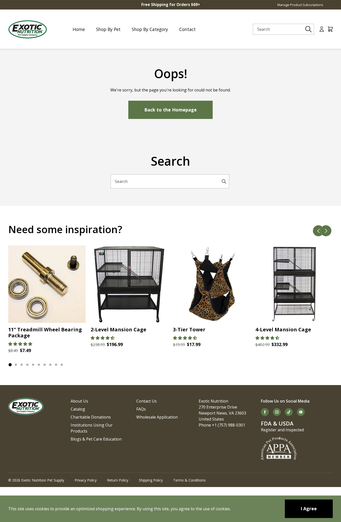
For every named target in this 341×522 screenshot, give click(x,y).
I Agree (309, 509)
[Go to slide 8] (50, 365)
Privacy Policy (86, 480)
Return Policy (117, 480)
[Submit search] (308, 29)
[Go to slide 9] (56, 365)
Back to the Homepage (170, 110)
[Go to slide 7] (44, 365)
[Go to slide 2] (16, 365)
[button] (20, 344)
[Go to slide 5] (33, 365)
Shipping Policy (151, 480)
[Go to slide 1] (10, 365)
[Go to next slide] (326, 230)
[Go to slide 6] (39, 365)
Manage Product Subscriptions (300, 4)
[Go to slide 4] (27, 365)
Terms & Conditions (189, 480)
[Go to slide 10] (62, 365)
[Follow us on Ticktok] (289, 412)
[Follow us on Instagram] (277, 412)
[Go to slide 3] (21, 365)
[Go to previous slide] (318, 230)
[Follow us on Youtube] (301, 412)
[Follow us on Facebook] (265, 412)
